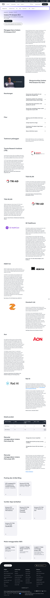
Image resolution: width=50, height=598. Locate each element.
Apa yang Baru (6, 582)
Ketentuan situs (9, 593)
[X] (34, 591)
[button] (13, 4)
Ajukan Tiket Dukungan (40, 573)
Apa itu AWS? (6, 571)
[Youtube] (42, 591)
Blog (5, 584)
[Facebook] (36, 591)
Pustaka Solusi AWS (18, 577)
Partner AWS (17, 584)
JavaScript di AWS (29, 582)
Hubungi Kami (38, 571)
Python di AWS (28, 577)
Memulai (16, 571)
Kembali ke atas (24, 587)
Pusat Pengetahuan (39, 577)
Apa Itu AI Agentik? (7, 575)
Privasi (5, 593)
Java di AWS (28, 579)
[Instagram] (39, 591)
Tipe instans (11, 12)
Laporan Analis (17, 582)
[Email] (45, 591)
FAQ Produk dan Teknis (19, 580)
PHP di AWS (28, 580)
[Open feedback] (49, 299)
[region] (25, 425)
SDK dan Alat (28, 573)
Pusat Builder (28, 571)
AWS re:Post (38, 575)
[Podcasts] (44, 591)
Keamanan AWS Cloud (8, 580)
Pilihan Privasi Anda (16, 593)
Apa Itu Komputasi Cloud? (8, 573)
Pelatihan (16, 573)
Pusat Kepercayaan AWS (19, 575)
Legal (37, 585)
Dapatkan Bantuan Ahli (40, 582)
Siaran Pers (6, 585)
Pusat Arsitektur (17, 579)
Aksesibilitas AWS (39, 584)
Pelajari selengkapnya (29, 471)
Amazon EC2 (6, 12)
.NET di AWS (28, 575)
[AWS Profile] (47, 1)
